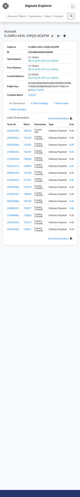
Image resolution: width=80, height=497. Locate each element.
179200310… (14, 180)
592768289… (14, 201)
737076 (27, 187)
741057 (27, 152)
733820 (27, 215)
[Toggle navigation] (72, 6)
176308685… (14, 215)
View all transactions (58, 118)
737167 (27, 180)
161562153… (14, 222)
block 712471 (37, 90)
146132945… (14, 229)
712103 (32, 95)
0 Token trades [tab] (61, 103)
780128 (27, 130)
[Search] (71, 16)
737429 (27, 173)
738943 (27, 166)
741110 (27, 145)
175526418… (14, 159)
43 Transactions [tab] (17, 103)
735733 (27, 201)
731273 (27, 222)
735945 (27, 194)
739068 (27, 159)
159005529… (14, 187)
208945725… (14, 173)
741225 (27, 138)
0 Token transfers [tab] (17, 109)
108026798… (14, 130)
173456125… (14, 152)
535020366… (14, 145)
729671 (27, 229)
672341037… (14, 194)
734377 (27, 208)
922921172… (14, 166)
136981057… (14, 208)
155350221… (14, 138)
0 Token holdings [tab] (39, 103)
